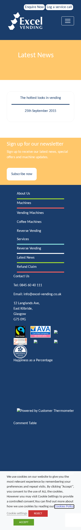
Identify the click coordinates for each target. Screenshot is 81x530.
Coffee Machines (29, 222)
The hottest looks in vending (40, 98)
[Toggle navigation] (67, 20)
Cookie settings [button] (17, 513)
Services (23, 239)
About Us (23, 193)
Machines (24, 203)
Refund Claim (27, 267)
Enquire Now (34, 7)
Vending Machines (30, 213)
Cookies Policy (64, 506)
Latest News (25, 257)
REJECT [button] (38, 513)
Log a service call (59, 7)
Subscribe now (21, 174)
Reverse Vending (29, 231)
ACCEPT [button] (23, 522)
